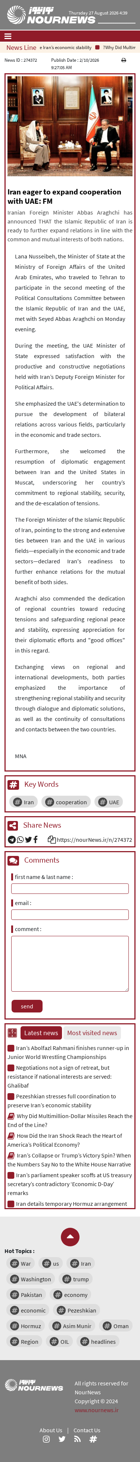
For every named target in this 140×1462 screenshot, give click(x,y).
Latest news (41, 1033)
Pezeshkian (82, 1310)
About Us (51, 1430)
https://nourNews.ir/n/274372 (94, 839)
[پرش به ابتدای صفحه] (70, 1237)
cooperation (71, 802)
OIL (64, 1341)
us (56, 1263)
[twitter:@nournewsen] (62, 1438)
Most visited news (92, 1033)
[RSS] (77, 1438)
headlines (103, 1341)
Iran (29, 802)
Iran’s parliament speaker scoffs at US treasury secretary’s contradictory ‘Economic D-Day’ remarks (69, 1184)
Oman (121, 1326)
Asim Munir (77, 1326)
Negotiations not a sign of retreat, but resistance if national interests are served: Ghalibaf (59, 1076)
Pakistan (31, 1294)
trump (81, 1279)
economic (33, 1310)
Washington (36, 1279)
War (26, 1263)
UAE (114, 802)
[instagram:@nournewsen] (46, 1438)
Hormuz (31, 1326)
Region (29, 1341)
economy (75, 1294)
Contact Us (87, 1430)
